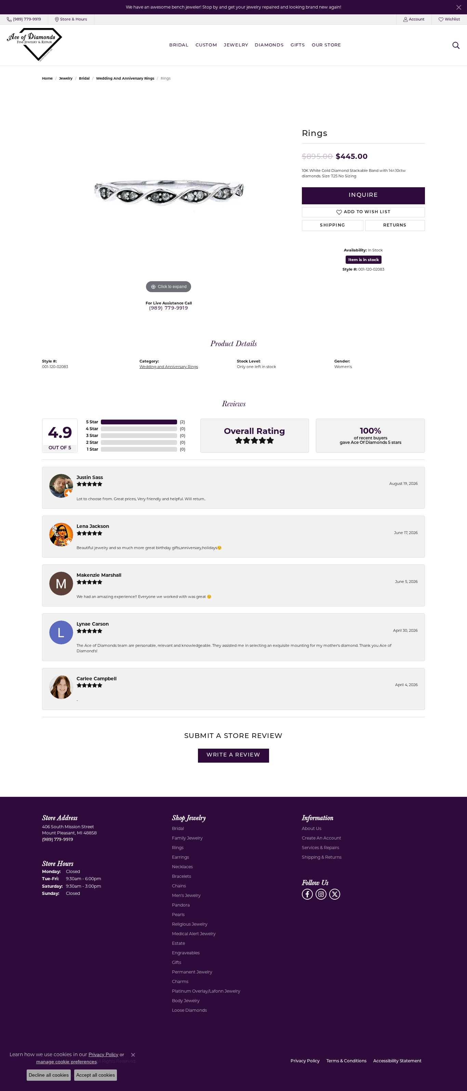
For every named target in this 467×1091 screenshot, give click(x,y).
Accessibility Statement (397, 1061)
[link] (24, 19)
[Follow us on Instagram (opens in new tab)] (321, 894)
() (182, 421)
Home (47, 78)
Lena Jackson (93, 526)
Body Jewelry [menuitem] (186, 1000)
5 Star (92, 421)
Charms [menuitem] (180, 981)
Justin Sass (90, 477)
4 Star (92, 428)
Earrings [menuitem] (180, 857)
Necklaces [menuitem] (182, 866)
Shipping (332, 225)
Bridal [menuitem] (178, 828)
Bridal (84, 78)
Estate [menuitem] (178, 943)
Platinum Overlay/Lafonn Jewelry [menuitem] (206, 991)
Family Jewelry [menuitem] (187, 838)
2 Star (92, 442)
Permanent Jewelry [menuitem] (192, 971)
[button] (414, 19)
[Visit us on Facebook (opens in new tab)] (307, 894)
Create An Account (321, 838)
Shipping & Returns (322, 857)
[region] (168, 192)
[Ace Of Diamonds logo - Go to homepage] (34, 45)
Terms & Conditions (346, 1061)
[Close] (458, 7)
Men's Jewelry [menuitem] (186, 895)
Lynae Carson (93, 624)
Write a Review (233, 755)
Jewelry (236, 45)
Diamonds (269, 45)
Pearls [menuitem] (178, 914)
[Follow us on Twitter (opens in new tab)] (334, 894)
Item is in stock (363, 259)
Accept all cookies (95, 1075)
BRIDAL (179, 45)
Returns (394, 225)
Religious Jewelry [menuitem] (190, 924)
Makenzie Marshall (99, 575)
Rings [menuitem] (178, 847)
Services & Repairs (320, 847)
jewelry (65, 78)
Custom (206, 45)
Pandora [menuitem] (181, 905)
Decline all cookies (49, 1075)
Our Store (326, 45)
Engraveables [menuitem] (186, 952)
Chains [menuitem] (179, 885)
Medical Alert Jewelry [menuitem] (194, 933)
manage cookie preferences (66, 1061)
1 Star (92, 449)
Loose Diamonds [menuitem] (189, 1010)
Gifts (298, 45)
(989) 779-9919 (168, 308)
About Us (311, 828)
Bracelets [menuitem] (181, 876)
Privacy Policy (305, 1061)
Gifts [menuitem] (176, 962)
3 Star (92, 435)
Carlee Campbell (97, 678)
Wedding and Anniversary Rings (125, 78)
